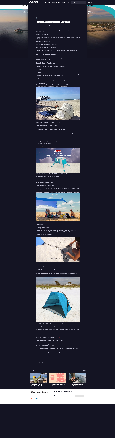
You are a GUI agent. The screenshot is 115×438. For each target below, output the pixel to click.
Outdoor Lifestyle (43, 9)
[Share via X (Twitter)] (39, 362)
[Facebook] (34, 398)
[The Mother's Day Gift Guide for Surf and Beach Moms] (58, 378)
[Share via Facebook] (36, 362)
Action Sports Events (59, 9)
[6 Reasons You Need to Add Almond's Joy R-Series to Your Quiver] (77, 378)
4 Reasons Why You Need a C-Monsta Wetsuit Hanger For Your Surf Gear (37, 385)
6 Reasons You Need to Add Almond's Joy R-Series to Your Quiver (77, 385)
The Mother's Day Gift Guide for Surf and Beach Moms (58, 385)
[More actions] (79, 18)
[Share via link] (45, 362)
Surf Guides (68, 9)
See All (84, 370)
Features (31, 9)
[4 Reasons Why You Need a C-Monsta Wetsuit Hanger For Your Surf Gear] (38, 378)
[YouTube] (37, 398)
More (74, 9)
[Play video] (58, 160)
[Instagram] (32, 398)
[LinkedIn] (36, 398)
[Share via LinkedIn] (42, 362)
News (37, 9)
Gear (37, 358)
